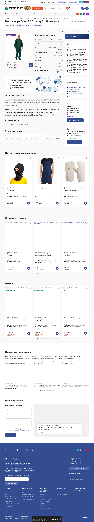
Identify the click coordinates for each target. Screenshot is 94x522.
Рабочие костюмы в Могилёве (15, 135)
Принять (55, 519)
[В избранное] (30, 158)
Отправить (10, 435)
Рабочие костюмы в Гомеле (33, 138)
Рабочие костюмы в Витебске (35, 135)
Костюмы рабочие (37, 25)
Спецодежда (10, 25)
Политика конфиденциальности (20, 430)
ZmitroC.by (85, 517)
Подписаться (11, 483)
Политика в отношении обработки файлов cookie (40, 520)
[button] (29, 47)
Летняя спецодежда (23, 25)
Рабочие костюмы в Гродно (52, 138)
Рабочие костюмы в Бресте (14, 138)
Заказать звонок (62, 2)
